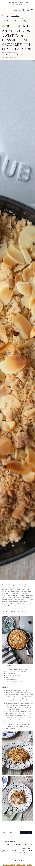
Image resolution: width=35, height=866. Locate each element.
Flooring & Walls (9, 865)
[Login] (28, 10)
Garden (29, 865)
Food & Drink (15, 16)
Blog (8, 16)
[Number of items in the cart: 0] (32, 10)
